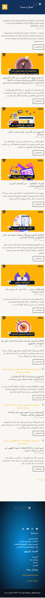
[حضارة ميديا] (37, 7)
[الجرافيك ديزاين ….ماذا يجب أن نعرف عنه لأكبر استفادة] (22, 285)
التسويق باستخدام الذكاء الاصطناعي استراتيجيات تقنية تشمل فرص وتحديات (26, 377)
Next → (38, 480)
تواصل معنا (34, 560)
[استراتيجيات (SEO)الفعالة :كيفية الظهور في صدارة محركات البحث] (22, 443)
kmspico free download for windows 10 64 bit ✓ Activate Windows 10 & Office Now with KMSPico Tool (23, 23)
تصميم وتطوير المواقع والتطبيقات (26, 544)
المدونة (35, 565)
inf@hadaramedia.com (30, 575)
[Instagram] (32, 529)
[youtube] (28, 529)
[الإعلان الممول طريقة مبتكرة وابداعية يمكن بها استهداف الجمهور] (22, 336)
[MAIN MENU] (4, 7)
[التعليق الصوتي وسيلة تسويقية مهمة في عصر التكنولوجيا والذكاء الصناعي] (22, 230)
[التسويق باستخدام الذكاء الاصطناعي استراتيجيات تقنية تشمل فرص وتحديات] (22, 372)
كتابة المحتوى (33, 539)
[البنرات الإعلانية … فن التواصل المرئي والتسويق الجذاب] (22, 179)
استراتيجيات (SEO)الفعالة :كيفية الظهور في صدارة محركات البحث (24, 449)
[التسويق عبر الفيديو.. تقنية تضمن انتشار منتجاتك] (22, 127)
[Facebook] (37, 529)
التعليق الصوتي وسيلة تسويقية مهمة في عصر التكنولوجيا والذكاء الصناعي (23, 236)
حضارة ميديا (26, 6)
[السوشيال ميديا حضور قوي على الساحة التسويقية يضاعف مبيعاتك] (22, 408)
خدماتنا (35, 562)
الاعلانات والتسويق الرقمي (28, 541)
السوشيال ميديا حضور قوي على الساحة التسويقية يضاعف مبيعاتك (26, 413)
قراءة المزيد (38, 47)
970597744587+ (32, 581)
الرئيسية (35, 557)
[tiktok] (23, 529)
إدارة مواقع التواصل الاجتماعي (27, 547)
